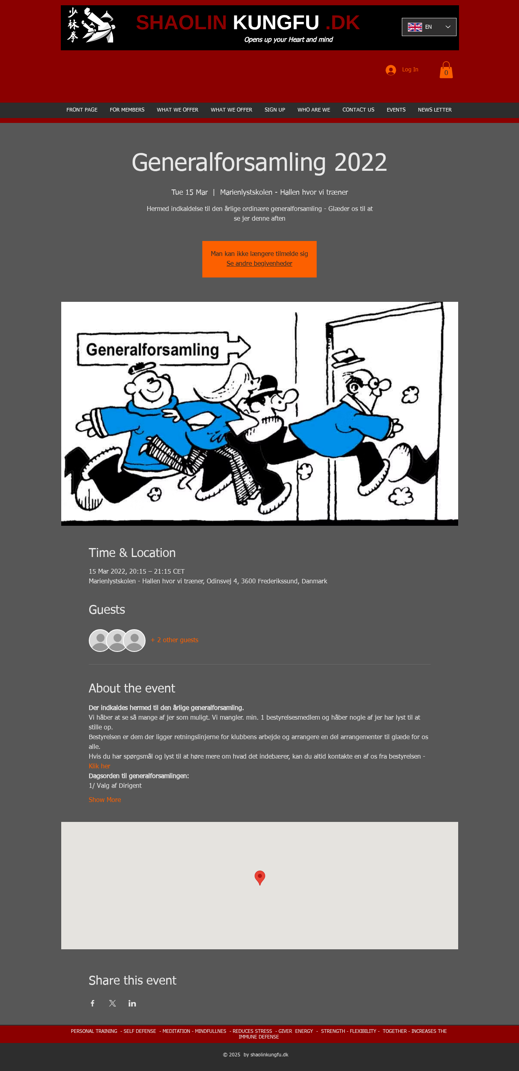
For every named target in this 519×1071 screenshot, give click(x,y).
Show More (105, 800)
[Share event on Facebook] (93, 1003)
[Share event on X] (112, 1003)
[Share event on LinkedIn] (132, 1003)
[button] (446, 69)
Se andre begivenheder (259, 264)
